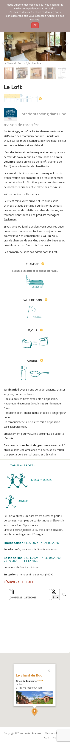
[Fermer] (48, 670)
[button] (34, 712)
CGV (46, 737)
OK (35, 25)
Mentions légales (54, 733)
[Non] (65, 16)
